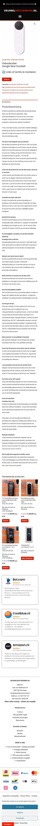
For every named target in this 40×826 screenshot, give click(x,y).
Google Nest (6, 59)
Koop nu (6, 79)
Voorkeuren (20, 818)
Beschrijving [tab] (6, 102)
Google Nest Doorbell (17, 59)
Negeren (20, 812)
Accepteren (20, 807)
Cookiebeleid (15, 823)
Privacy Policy (23, 823)
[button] (20, 16)
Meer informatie (27, 558)
